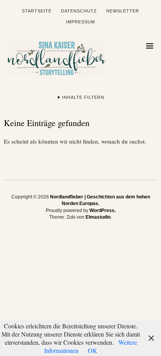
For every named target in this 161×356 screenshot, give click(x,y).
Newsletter (122, 11)
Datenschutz (79, 11)
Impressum (80, 21)
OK (92, 350)
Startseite (37, 11)
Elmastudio (98, 217)
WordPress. (102, 210)
